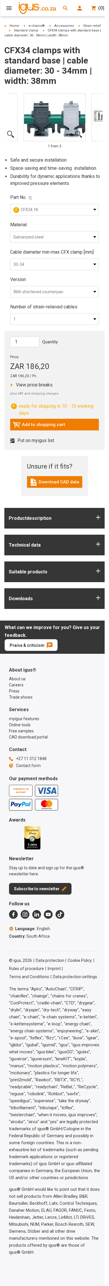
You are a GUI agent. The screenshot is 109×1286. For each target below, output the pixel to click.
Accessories (64, 26)
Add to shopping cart (39, 426)
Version (18, 279)
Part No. (18, 197)
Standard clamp (26, 30)
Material (18, 224)
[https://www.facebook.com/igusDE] (13, 914)
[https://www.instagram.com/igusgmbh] (25, 914)
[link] (54, 484)
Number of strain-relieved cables (43, 307)
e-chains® (36, 26)
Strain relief (92, 26)
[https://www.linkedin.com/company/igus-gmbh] (36, 914)
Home (14, 26)
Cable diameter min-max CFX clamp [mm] (52, 252)
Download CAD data (54, 483)
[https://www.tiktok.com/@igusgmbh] (60, 914)
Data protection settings (75, 976)
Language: (32, 928)
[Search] (65, 8)
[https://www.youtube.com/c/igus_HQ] (48, 914)
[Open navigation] (9, 8)
